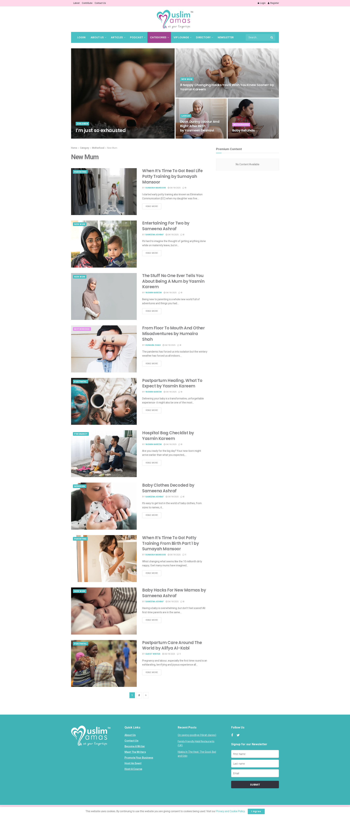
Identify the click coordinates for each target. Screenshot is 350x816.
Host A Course (133, 769)
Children (82, 123)
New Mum (186, 79)
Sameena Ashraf (154, 234)
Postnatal (80, 381)
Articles (117, 37)
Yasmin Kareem (153, 292)
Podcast (136, 37)
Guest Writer (152, 653)
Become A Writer (135, 746)
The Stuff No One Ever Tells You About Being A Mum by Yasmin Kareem (173, 281)
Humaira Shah (153, 345)
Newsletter (226, 37)
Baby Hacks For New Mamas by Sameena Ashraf (174, 593)
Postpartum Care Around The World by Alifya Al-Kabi (172, 645)
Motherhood (241, 124)
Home (74, 148)
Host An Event (133, 763)
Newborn (79, 486)
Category (84, 148)
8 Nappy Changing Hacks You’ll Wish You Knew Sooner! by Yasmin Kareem (227, 87)
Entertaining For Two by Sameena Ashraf (165, 226)
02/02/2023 (104, 137)
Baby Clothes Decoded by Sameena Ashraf (168, 488)
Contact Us (100, 3)
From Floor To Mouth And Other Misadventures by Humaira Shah (173, 333)
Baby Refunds (243, 130)
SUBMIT (255, 784)
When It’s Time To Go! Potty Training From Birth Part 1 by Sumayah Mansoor (170, 543)
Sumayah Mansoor (155, 187)
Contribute (87, 3)
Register (274, 3)
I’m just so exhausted (101, 130)
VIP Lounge (181, 37)
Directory (203, 37)
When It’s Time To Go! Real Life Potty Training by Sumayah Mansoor (172, 176)
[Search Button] (272, 37)
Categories (158, 37)
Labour (185, 115)
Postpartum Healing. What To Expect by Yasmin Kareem (172, 383)
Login (263, 3)
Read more (152, 206)
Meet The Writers (135, 752)
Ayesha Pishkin (87, 137)
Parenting (80, 171)
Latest (76, 3)
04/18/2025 (187, 96)
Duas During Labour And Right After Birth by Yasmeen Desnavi (199, 126)
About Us (97, 37)
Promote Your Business (139, 758)
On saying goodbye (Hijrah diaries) (197, 735)
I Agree (256, 811)
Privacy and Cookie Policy (230, 811)
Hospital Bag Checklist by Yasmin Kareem (168, 435)
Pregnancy (81, 434)
